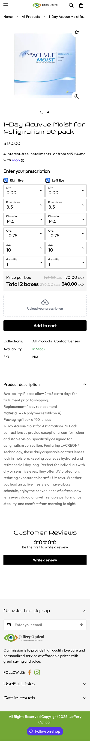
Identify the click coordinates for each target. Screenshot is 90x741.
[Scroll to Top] (81, 716)
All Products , (43, 341)
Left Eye (58, 180)
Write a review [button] (45, 560)
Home (8, 16)
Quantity (11, 259)
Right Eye (17, 180)
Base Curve (13, 202)
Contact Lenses (67, 341)
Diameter (12, 216)
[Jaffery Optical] (45, 5)
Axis (8, 245)
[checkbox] (5, 180)
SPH (8, 187)
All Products (31, 16)
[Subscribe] (81, 624)
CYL (9, 230)
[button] (81, 5)
